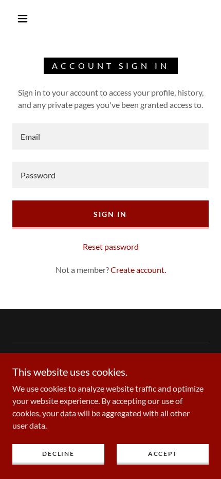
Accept (162, 453)
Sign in (110, 214)
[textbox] (110, 136)
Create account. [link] (138, 269)
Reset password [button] (111, 246)
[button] (22, 18)
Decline (58, 453)
